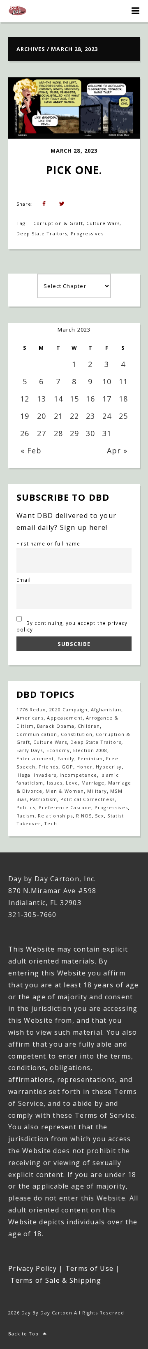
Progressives (87, 233)
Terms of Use (89, 1268)
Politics (25, 807)
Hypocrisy (108, 767)
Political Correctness (87, 799)
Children (89, 726)
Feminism (90, 758)
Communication (37, 734)
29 (74, 433)
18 (123, 399)
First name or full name (48, 543)
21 (58, 416)
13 (41, 399)
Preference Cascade (65, 807)
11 (123, 381)
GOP (67, 767)
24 (106, 416)
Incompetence (78, 775)
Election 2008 (90, 750)
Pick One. (74, 170)
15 (74, 399)
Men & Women (64, 791)
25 (123, 416)
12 (24, 399)
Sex (99, 816)
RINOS (84, 816)
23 (90, 416)
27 (41, 433)
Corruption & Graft (58, 223)
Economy (58, 750)
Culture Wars (103, 223)
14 (58, 399)
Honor (84, 767)
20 (41, 416)
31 (106, 433)
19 (24, 416)
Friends (48, 767)
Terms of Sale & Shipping (55, 1280)
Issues (54, 783)
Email (23, 579)
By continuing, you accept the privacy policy (71, 626)
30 (90, 433)
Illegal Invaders (36, 775)
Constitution (76, 734)
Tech (50, 823)
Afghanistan (106, 709)
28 (58, 433)
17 (106, 399)
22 (74, 416)
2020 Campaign (68, 709)
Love (72, 783)
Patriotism (43, 799)
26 (24, 433)
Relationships (55, 816)
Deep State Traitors (41, 233)
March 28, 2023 (74, 150)
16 (90, 399)
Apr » (117, 450)
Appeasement (64, 718)
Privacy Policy (32, 1268)
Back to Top (23, 1333)
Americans (30, 718)
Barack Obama (55, 726)
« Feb (31, 450)
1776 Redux (31, 709)
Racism (25, 816)
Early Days (29, 750)
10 (106, 381)
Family (66, 758)
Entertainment (35, 758)
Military (97, 791)
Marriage (92, 783)
